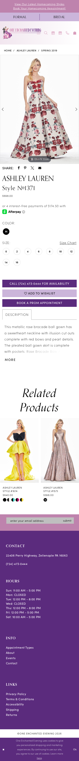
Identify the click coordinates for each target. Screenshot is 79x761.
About (10, 653)
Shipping (12, 710)
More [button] (10, 360)
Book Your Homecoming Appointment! (39, 8)
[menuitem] (20, 17)
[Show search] (45, 32)
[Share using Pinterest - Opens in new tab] (25, 168)
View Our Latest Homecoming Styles (39, 4)
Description (16, 314)
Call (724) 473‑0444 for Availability (39, 283)
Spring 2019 (49, 50)
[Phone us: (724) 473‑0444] (67, 32)
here (39, 757)
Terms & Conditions (20, 699)
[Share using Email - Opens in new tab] (39, 168)
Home (8, 50)
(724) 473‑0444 (17, 564)
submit (67, 520)
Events (11, 658)
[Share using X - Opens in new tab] (32, 168)
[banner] (21, 33)
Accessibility (15, 704)
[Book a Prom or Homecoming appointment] (60, 32)
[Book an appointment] (53, 32)
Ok (75, 749)
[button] (74, 32)
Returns (11, 715)
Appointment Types (20, 647)
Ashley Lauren (26, 50)
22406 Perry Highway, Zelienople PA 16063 (36, 555)
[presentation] (19, 450)
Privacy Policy (16, 694)
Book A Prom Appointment (39, 303)
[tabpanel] (39, 109)
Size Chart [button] (68, 242)
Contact (11, 663)
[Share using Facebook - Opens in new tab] (19, 168)
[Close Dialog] (3, 749)
